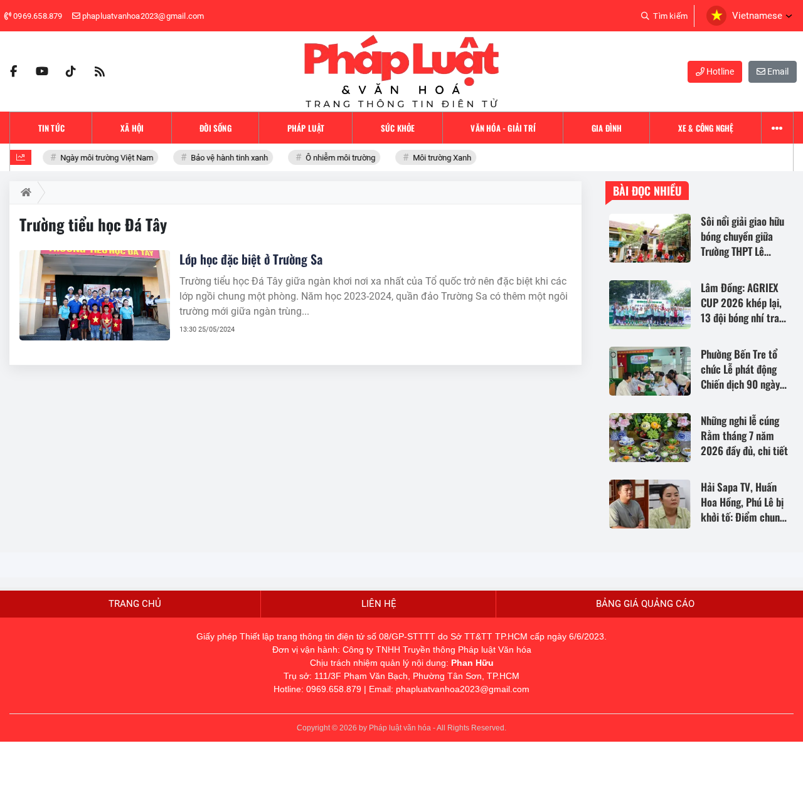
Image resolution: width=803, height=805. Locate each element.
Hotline (719, 71)
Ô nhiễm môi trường (335, 157)
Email (777, 71)
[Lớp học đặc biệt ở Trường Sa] (94, 295)
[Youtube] (42, 71)
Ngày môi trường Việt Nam (102, 157)
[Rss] (100, 71)
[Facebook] (13, 71)
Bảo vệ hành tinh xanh (224, 157)
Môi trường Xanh (437, 157)
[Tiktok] (71, 71)
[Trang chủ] (23, 192)
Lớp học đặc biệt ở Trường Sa (250, 259)
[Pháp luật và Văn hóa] (401, 71)
